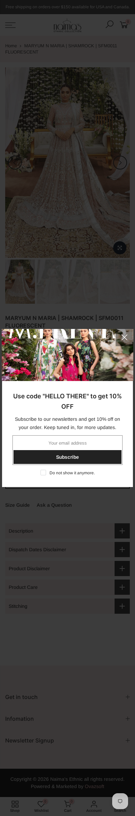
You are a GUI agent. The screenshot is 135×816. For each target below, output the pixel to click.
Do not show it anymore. (72, 472)
